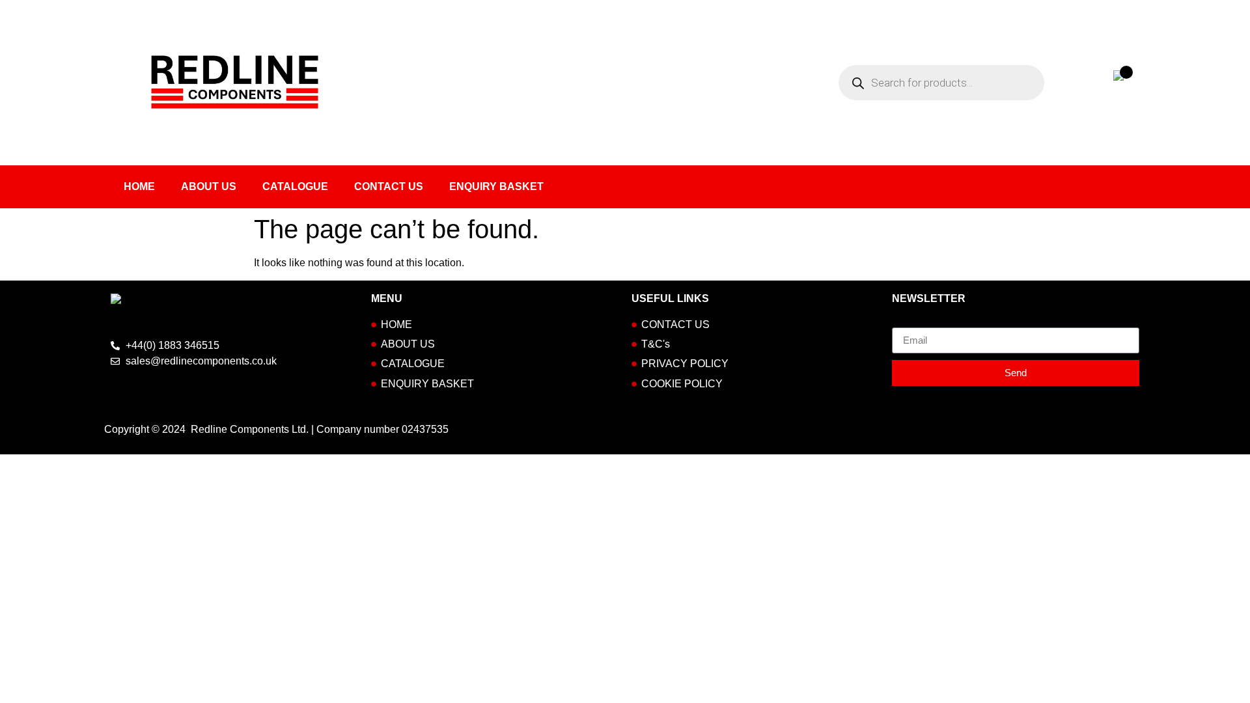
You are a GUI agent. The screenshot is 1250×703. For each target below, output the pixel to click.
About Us (208, 186)
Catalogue (295, 186)
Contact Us (388, 186)
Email (905, 322)
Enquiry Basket (496, 186)
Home (139, 186)
